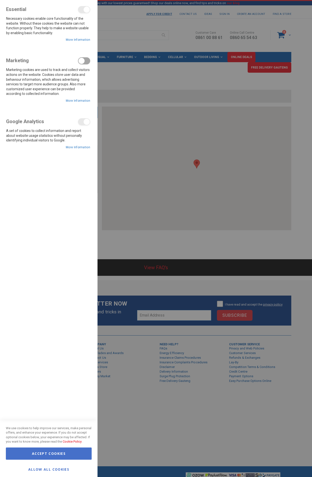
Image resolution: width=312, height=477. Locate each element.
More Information (78, 39)
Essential (84, 9)
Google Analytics (84, 121)
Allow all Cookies (48, 469)
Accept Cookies (49, 453)
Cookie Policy (72, 441)
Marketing (84, 60)
